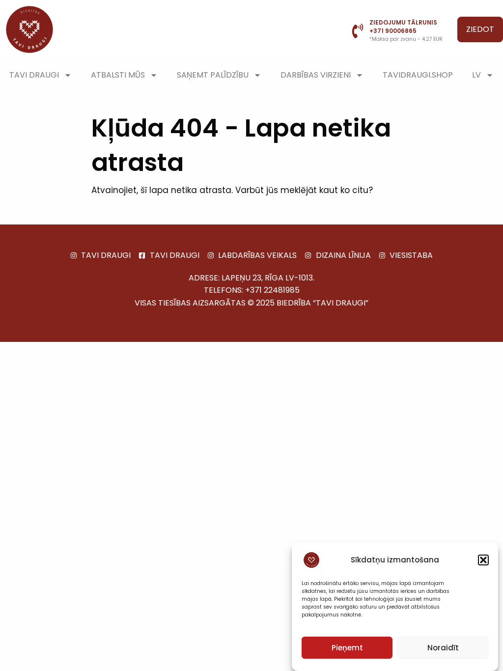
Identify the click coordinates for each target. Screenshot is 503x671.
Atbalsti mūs (118, 75)
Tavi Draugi (34, 75)
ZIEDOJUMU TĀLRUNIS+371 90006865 (403, 26)
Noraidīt (443, 648)
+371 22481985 (272, 290)
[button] (483, 560)
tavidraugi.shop (418, 75)
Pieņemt (347, 648)
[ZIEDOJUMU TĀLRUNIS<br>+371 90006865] (357, 31)
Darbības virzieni (315, 75)
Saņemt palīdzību (213, 75)
